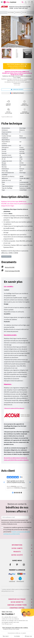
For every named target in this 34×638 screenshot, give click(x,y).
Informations (17, 545)
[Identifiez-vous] (26, 2)
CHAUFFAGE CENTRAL (17, 608)
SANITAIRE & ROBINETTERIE (17, 605)
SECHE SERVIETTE (17, 602)
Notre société (17, 555)
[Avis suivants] (30, 482)
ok (31, 517)
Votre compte (17, 548)
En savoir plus (18, 12)
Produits (17, 552)
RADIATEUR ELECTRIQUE (17, 599)
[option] (6, 53)
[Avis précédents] (4, 482)
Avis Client (24, 12)
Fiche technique (11, 12)
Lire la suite (17, 85)
